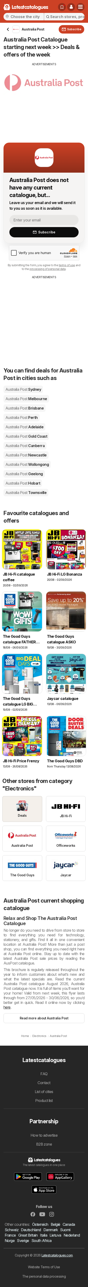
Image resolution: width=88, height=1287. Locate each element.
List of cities (44, 1091)
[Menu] (80, 7)
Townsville (25, 492)
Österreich (40, 1224)
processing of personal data (47, 269)
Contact (44, 1082)
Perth (21, 417)
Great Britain (28, 1235)
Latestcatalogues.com (57, 1255)
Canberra (25, 445)
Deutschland (31, 1229)
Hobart (22, 483)
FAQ (43, 1073)
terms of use (67, 265)
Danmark (50, 1229)
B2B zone (44, 1144)
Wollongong (27, 464)
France (10, 1235)
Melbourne (26, 398)
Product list (44, 1100)
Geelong (24, 473)
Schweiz (12, 1229)
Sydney (23, 389)
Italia (43, 1235)
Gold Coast (26, 436)
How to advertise (44, 1135)
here (7, 1007)
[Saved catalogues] (62, 7)
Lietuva (55, 1235)
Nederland (72, 1235)
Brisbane (24, 408)
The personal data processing (44, 1276)
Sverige (23, 1240)
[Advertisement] (44, 99)
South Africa (41, 1240)
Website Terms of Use (44, 1267)
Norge (10, 1240)
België (55, 1224)
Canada (69, 1224)
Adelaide (24, 427)
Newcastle (26, 455)
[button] (71, 7)
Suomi (65, 1229)
